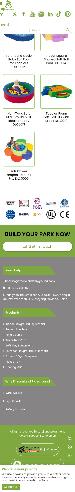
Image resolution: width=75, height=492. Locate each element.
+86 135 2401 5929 (18, 288)
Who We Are (14, 393)
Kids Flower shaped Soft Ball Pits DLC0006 (19, 175)
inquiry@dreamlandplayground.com (30, 281)
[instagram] (41, 14)
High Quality (14, 401)
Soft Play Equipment (19, 345)
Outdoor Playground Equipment (27, 351)
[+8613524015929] (70, 447)
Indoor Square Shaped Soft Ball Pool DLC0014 (56, 59)
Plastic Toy (13, 362)
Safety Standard (17, 409)
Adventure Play (16, 340)
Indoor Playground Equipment (25, 324)
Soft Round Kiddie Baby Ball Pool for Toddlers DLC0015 (19, 61)
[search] (68, 30)
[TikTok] (58, 14)
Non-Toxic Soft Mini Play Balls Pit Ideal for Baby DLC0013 (18, 119)
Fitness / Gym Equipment (23, 356)
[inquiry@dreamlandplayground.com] (70, 455)
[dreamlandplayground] (10, 203)
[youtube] (32, 14)
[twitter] (14, 14)
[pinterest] (67, 14)
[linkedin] (50, 14)
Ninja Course (14, 335)
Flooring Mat (14, 367)
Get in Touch (40, 246)
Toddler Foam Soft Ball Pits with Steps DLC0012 (56, 117)
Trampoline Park (16, 329)
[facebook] (23, 14)
